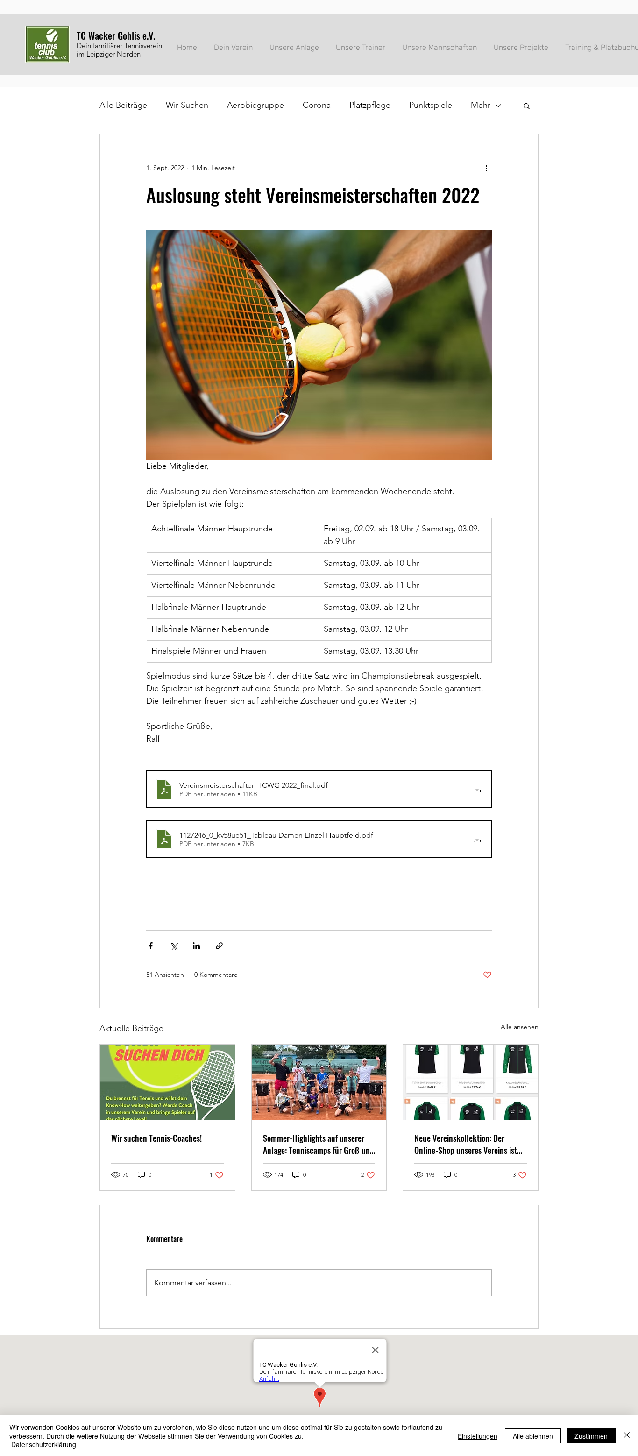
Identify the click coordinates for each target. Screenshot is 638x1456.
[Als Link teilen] (219, 945)
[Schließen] (626, 1436)
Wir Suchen (187, 105)
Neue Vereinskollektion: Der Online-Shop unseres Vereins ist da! (465, 1144)
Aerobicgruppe (255, 105)
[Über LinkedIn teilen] (196, 945)
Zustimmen (591, 1436)
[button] (526, 105)
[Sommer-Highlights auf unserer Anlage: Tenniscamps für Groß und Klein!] (319, 1082)
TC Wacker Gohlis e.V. (116, 35)
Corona (317, 105)
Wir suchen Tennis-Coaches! (156, 1138)
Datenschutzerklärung (43, 1444)
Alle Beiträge (123, 105)
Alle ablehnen (533, 1436)
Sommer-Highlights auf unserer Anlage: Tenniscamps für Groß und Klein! (318, 1144)
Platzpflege (369, 105)
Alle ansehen (520, 1027)
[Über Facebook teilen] (150, 945)
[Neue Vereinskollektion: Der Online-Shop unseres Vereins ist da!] (470, 1082)
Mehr (480, 105)
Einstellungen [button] (477, 1436)
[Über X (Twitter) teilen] (173, 945)
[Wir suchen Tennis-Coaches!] (167, 1082)
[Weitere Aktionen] (486, 167)
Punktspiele (430, 105)
